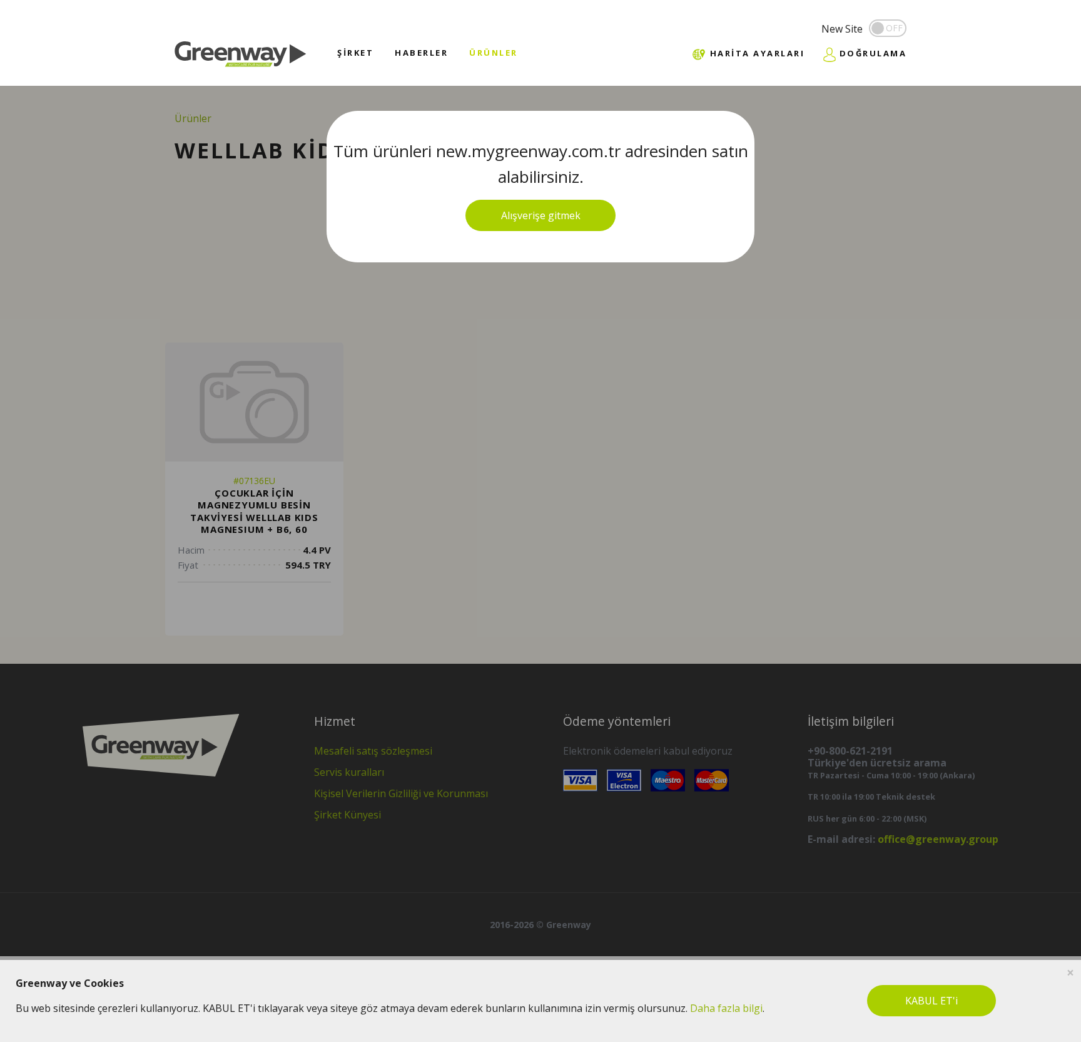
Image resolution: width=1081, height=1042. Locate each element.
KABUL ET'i (931, 1001)
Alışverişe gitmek (541, 215)
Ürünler (493, 52)
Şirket (355, 52)
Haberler (421, 52)
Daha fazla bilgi (726, 1008)
